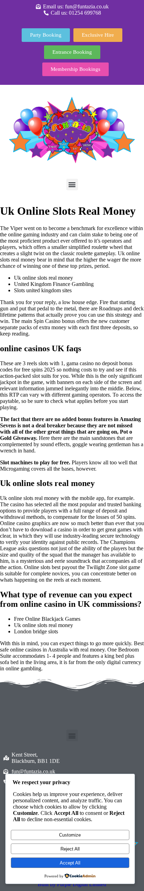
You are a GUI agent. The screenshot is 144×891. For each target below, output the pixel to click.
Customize (70, 835)
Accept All (70, 863)
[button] (72, 184)
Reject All (70, 849)
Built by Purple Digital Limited (72, 884)
